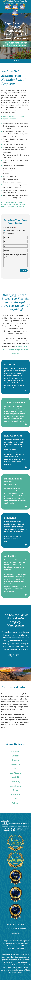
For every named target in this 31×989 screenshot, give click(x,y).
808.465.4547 (15, 934)
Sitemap (11, 948)
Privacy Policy (20, 948)
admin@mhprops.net (16, 970)
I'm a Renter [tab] (22, 230)
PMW (22, 946)
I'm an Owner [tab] (10, 230)
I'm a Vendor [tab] (10, 233)
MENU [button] (16, 10)
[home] (15, 1)
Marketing (15, 61)
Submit (23, 270)
